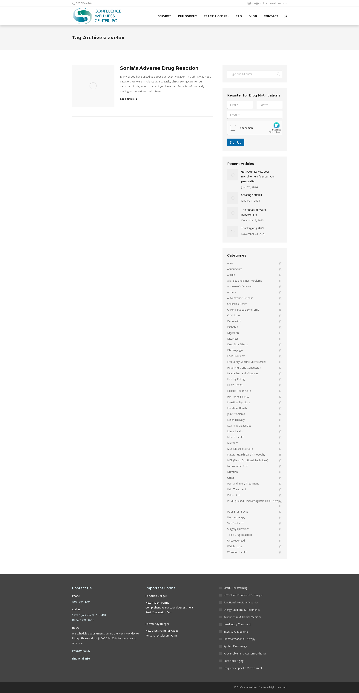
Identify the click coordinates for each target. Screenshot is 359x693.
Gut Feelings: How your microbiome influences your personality (258, 176)
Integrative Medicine (235, 631)
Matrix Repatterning (235, 588)
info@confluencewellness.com (269, 3)
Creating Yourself (251, 195)
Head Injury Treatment (237, 624)
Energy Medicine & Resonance (241, 609)
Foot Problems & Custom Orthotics (245, 653)
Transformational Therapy (239, 639)
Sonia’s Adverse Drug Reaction (159, 68)
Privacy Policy (81, 651)
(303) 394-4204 (81, 601)
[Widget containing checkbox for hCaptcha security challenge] (254, 128)
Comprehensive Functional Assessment (169, 607)
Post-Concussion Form (159, 612)
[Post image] (232, 174)
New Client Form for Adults (161, 630)
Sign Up (236, 142)
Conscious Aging (233, 661)
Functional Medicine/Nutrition (241, 602)
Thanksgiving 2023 (252, 228)
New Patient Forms (157, 602)
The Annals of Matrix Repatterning (253, 212)
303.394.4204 (84, 3)
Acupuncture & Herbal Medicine (242, 617)
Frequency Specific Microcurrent (242, 668)
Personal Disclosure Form (161, 635)
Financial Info (81, 658)
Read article (127, 98)
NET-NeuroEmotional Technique (243, 595)
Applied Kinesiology (235, 646)
